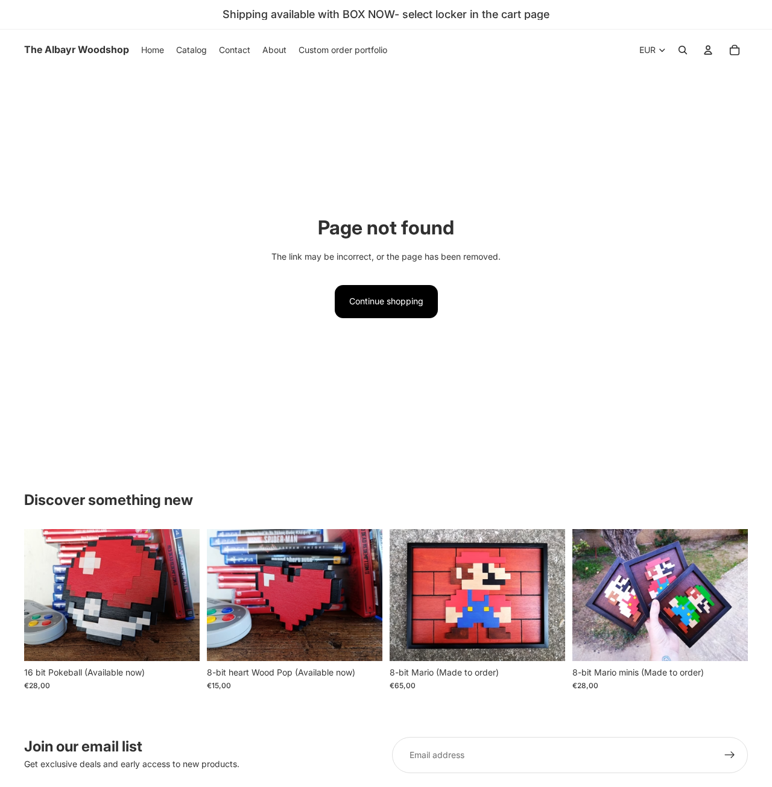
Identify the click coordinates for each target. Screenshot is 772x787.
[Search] (682, 50)
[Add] (181, 642)
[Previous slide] (42, 595)
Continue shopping (386, 301)
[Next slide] (181, 595)
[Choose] (729, 642)
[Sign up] (729, 755)
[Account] (708, 50)
